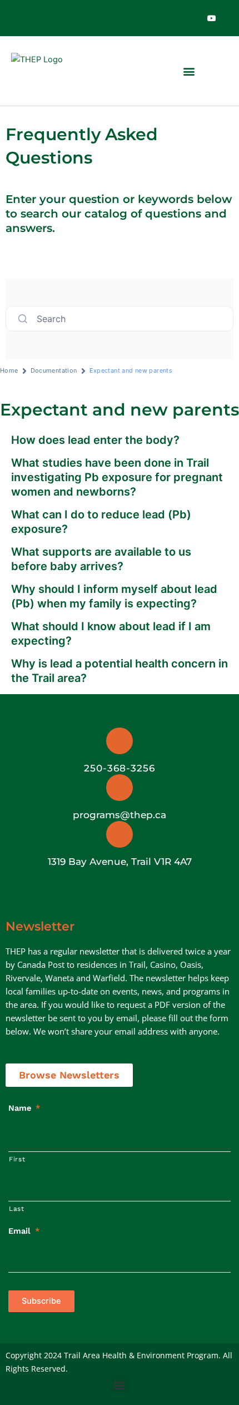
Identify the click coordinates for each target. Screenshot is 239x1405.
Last (16, 1209)
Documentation (54, 370)
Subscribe (41, 1301)
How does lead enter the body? (96, 440)
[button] (189, 71)
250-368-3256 (119, 768)
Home (9, 370)
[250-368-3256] (119, 741)
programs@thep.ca (119, 814)
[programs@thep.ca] (119, 787)
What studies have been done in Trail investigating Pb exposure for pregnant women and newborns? (117, 477)
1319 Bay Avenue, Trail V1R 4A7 (120, 861)
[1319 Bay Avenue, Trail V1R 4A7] (119, 834)
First (17, 1159)
